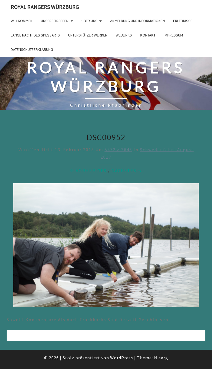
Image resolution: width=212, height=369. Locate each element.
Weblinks (124, 35)
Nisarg (161, 357)
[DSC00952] (106, 247)
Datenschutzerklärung (32, 49)
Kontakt (147, 35)
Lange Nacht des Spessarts (35, 35)
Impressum (173, 35)
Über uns (89, 20)
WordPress (121, 357)
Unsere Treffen (54, 20)
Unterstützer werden (87, 35)
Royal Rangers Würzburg (45, 6)
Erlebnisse (182, 20)
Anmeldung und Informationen (137, 20)
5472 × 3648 (118, 149)
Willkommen (22, 20)
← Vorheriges (88, 170)
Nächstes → (127, 170)
